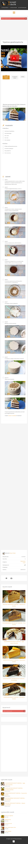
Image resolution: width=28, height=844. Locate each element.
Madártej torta (8, 819)
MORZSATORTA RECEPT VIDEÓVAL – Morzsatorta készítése (14, 698)
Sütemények (23, 561)
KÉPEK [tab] (22, 76)
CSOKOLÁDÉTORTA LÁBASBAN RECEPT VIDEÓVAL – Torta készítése (14, 679)
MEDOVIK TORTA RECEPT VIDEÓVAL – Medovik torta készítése (14, 605)
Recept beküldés (22, 7)
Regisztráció (5, 7)
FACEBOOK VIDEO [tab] (14, 77)
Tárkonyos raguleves (9, 815)
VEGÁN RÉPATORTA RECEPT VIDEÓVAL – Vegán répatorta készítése (14, 642)
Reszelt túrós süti (8, 823)
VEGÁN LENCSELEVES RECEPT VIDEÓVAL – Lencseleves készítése (14, 789)
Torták (24, 562)
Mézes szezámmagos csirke (10, 827)
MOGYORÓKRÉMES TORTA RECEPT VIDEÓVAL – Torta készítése (14, 623)
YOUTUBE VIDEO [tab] (6, 77)
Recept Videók (12, 553)
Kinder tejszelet (8, 831)
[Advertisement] (14, 28)
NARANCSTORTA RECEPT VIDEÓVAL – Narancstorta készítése (14, 661)
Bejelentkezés (14, 7)
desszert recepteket (12, 415)
